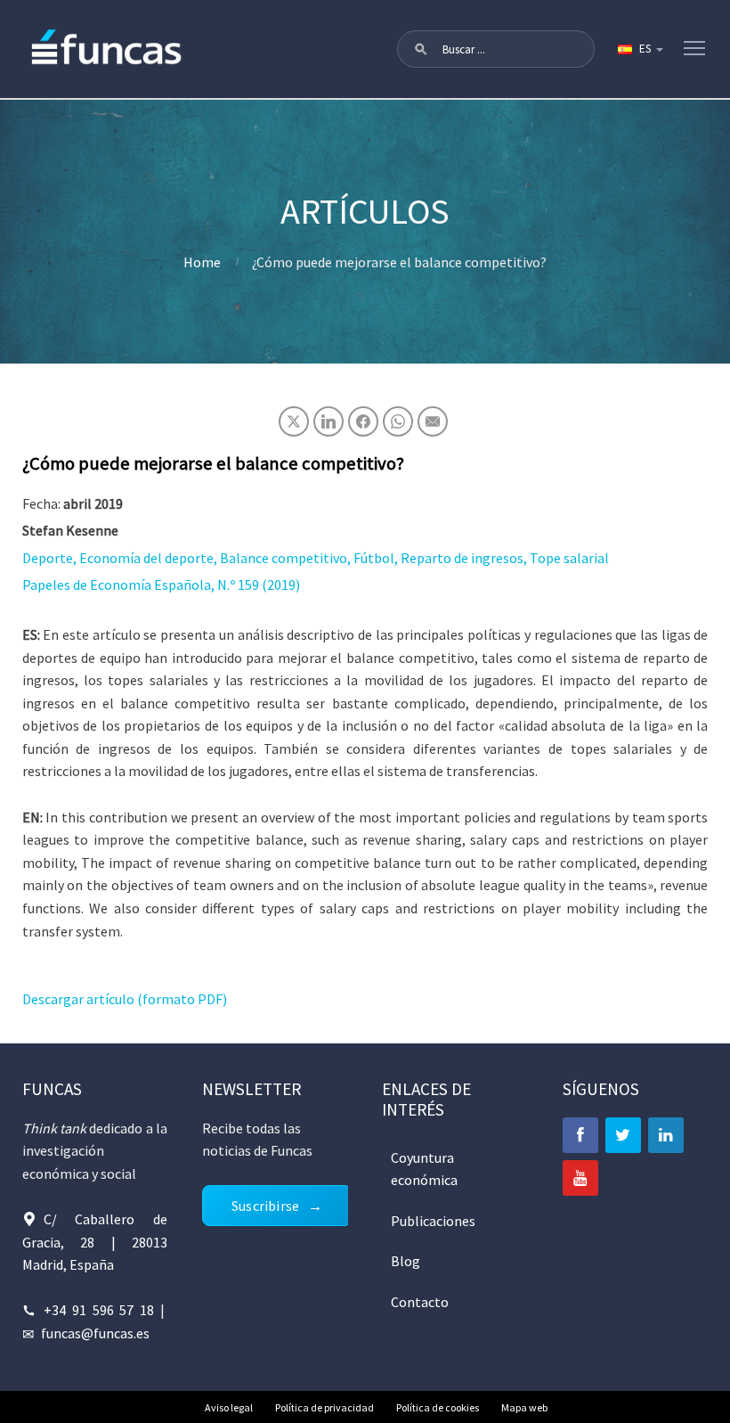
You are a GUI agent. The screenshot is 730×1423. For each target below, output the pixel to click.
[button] (421, 49)
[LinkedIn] (666, 1135)
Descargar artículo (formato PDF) (124, 999)
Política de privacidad (324, 1407)
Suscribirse (265, 1205)
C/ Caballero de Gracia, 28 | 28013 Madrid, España (95, 1241)
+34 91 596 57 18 (99, 1310)
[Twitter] (623, 1135)
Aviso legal (229, 1407)
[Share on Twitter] (294, 421)
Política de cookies (437, 1407)
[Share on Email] (433, 421)
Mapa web (524, 1407)
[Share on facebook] (363, 421)
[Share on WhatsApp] (398, 421)
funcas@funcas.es (95, 1333)
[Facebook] (580, 1135)
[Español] (639, 49)
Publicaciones (433, 1221)
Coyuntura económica (424, 1169)
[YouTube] (580, 1178)
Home (202, 262)
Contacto (420, 1302)
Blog (405, 1261)
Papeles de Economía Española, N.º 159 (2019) (161, 584)
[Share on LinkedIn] (328, 421)
